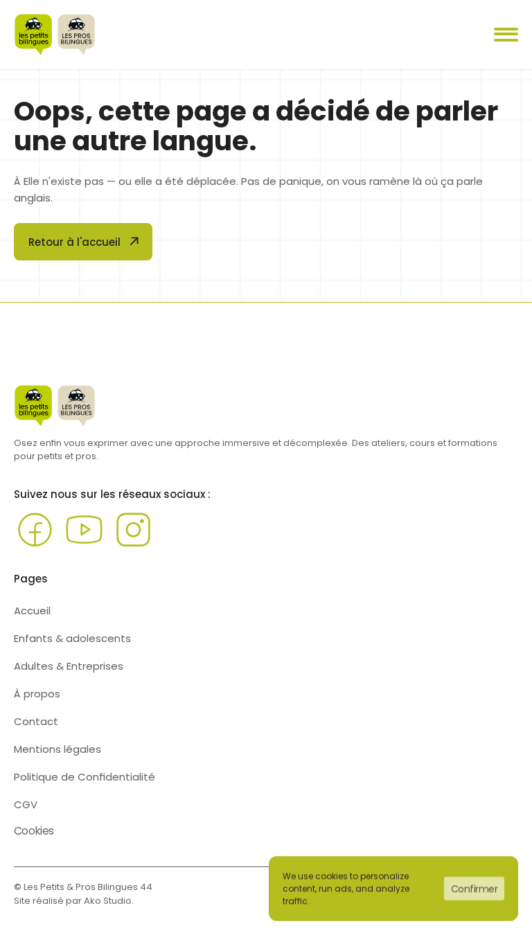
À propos (37, 693)
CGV (25, 804)
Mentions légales (57, 749)
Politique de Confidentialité (84, 776)
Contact (36, 721)
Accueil (32, 610)
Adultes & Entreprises (68, 666)
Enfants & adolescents (72, 638)
